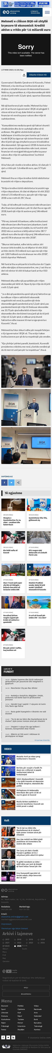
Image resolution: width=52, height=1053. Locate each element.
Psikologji (5, 1026)
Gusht (24, 949)
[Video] (39, 575)
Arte (36, 1012)
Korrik (24, 946)
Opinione (21, 1009)
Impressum (6, 924)
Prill (4, 955)
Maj (4, 958)
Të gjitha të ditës (41, 740)
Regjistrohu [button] (26, 994)
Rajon (3, 1023)
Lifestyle (4, 1012)
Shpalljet (21, 1029)
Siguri (20, 1016)
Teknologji (38, 1026)
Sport (3, 1009)
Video (36, 1006)
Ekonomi (4, 1006)
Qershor (6, 961)
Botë (36, 1019)
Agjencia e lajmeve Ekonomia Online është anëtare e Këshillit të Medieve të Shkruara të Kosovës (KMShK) (31, 1047)
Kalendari (37, 1016)
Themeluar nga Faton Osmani (14, 929)
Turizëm (21, 1019)
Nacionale (38, 1009)
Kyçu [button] (26, 988)
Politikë (20, 1006)
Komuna (4, 1016)
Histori (20, 1023)
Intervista (21, 1026)
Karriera (37, 1029)
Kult (19, 1012)
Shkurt (5, 949)
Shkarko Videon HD (38, 75)
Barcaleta (37, 1023)
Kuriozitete (5, 1019)
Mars (5, 952)
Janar (5, 946)
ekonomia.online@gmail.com (14, 917)
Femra (3, 1029)
